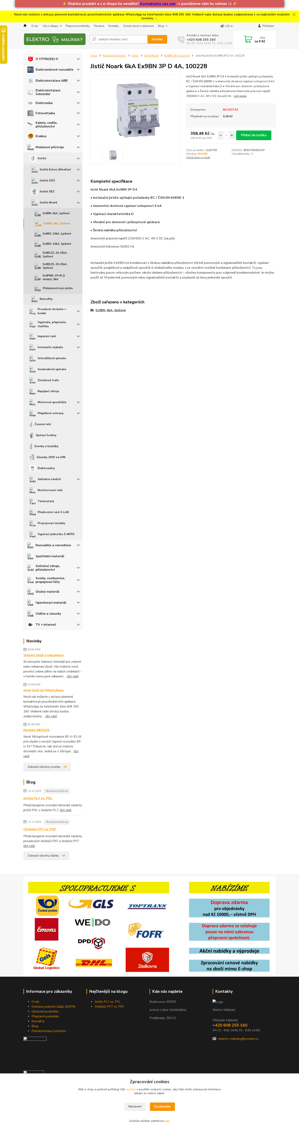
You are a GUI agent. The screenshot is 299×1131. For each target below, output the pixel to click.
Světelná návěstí (49, 479)
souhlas (131, 1089)
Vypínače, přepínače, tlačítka (52, 324)
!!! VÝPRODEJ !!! (47, 59)
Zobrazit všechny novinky (44, 767)
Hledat (157, 39)
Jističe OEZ (47, 180)
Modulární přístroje (57, 791)
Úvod (94, 56)
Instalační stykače (50, 347)
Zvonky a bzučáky (46, 446)
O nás (34, 26)
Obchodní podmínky (45, 1011)
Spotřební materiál (50, 556)
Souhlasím (162, 1106)
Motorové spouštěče (52, 402)
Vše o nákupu (50, 26)
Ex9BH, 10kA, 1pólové (57, 234)
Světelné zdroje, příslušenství (48, 568)
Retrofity (46, 299)
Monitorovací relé (50, 490)
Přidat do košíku (253, 135)
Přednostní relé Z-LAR (53, 512)
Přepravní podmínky (78, 26)
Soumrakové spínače (52, 369)
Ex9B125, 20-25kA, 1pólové (55, 254)
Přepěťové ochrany (50, 413)
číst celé (73, 676)
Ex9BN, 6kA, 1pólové (56, 213)
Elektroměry (46, 468)
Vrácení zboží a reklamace (138, 26)
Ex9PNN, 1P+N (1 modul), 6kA (54, 277)
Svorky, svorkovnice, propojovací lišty (50, 580)
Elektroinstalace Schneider (48, 92)
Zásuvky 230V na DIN (50, 457)
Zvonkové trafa (48, 380)
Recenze (99, 26)
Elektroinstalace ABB (52, 81)
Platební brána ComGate (49, 1031)
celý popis (240, 96)
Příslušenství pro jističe (58, 288)
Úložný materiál (47, 592)
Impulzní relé (47, 336)
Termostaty (46, 501)
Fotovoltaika (45, 113)
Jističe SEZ (47, 191)
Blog (161, 26)
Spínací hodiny (46, 435)
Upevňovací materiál (51, 603)
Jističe (42, 158)
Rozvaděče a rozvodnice (53, 545)
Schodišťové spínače (52, 358)
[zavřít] (294, 14)
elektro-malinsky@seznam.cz (238, 1039)
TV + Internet (46, 625)
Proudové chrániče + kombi (52, 311)
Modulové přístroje (50, 147)
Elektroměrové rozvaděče (54, 70)
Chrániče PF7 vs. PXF (39, 829)
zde (167, 1121)
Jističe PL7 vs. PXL (37, 798)
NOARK (203, 154)
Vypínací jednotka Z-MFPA (56, 534)
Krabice (41, 136)
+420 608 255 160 (201, 39)
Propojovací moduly (51, 523)
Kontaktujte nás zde (158, 3)
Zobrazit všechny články (43, 856)
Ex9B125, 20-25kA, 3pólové (55, 266)
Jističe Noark (48, 202)
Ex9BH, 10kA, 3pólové (57, 244)
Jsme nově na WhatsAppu (43, 690)
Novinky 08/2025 (36, 730)
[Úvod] (54, 39)
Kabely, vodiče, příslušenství (47, 124)
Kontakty (113, 26)
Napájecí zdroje (48, 391)
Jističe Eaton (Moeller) (55, 169)
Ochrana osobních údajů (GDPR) (53, 1007)
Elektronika (44, 103)
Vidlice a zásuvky (48, 614)
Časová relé (43, 424)
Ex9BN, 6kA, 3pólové (56, 223)
